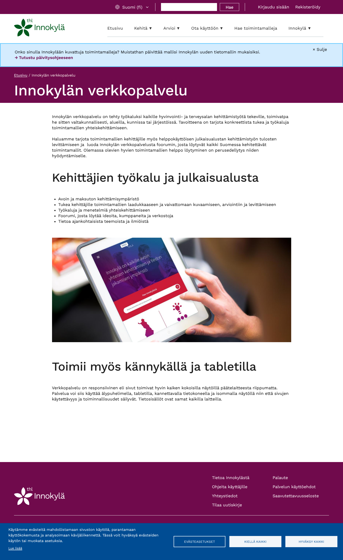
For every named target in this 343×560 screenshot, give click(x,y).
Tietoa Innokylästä (230, 477)
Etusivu (20, 75)
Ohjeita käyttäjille (230, 486)
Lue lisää (15, 548)
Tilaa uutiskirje (227, 505)
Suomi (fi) (132, 7)
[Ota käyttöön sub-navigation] (224, 28)
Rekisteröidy (307, 7)
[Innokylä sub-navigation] (312, 28)
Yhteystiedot (225, 496)
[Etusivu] (39, 28)
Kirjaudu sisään (273, 7)
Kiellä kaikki (255, 541)
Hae (229, 7)
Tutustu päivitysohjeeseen (46, 57)
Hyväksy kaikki (311, 541)
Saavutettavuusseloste (296, 496)
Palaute (280, 477)
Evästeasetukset (199, 541)
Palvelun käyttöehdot (294, 486)
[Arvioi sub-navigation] (181, 28)
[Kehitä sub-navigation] (154, 28)
